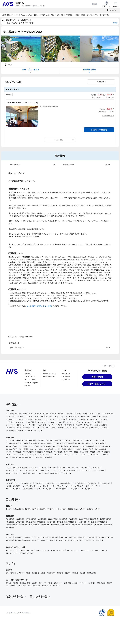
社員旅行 (35, 583)
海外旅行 (12, 404)
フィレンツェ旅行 (49, 419)
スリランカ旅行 (92, 416)
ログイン (113, 10)
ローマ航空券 (47, 452)
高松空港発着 (92, 522)
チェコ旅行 (51, 422)
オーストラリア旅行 (73, 422)
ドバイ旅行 (104, 428)
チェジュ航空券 (30, 440)
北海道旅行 (26, 509)
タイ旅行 (97, 414)
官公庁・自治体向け (34, 586)
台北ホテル (62, 467)
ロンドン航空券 (28, 452)
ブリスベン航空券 (92, 455)
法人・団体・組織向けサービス (17, 580)
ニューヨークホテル (83, 470)
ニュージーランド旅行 (28, 425)
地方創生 (45, 586)
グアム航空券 (74, 446)
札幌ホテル (28, 537)
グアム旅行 (18, 414)
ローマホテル (43, 473)
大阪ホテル (109, 537)
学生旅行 (67, 573)
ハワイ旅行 (9, 414)
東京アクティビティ (73, 550)
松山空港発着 (102, 522)
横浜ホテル (55, 537)
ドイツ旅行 (81, 419)
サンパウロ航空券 (100, 449)
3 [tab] (62, 60)
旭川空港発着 (42, 519)
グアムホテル (33, 467)
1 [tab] (57, 60)
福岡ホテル (53, 540)
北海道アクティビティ (58, 550)
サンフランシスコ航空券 (102, 446)
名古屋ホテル (91, 537)
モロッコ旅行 (38, 430)
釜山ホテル (53, 467)
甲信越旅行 (50, 509)
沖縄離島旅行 (17, 509)
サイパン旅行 (27, 414)
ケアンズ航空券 (63, 455)
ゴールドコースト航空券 (77, 455)
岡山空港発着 (82, 522)
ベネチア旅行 (38, 419)
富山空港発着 (30, 522)
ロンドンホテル (32, 473)
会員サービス (106, 6)
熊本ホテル (71, 540)
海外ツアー (10, 410)
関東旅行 (42, 509)
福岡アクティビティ (12, 553)
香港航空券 (48, 440)
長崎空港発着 (45, 525)
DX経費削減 (101, 583)
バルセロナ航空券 (103, 452)
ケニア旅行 (28, 430)
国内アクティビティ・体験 (15, 547)
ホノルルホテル (10, 467)
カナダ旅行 (61, 428)
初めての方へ (66, 373)
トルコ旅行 (9, 430)
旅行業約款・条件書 (49, 373)
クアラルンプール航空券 (82, 443)
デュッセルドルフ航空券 (88, 452)
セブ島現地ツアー (80, 483)
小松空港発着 (20, 522)
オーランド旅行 (51, 428)
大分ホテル (80, 540)
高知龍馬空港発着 (11, 525)
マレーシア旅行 (71, 416)
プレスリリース (29, 376)
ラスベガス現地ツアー (30, 489)
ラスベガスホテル (11, 473)
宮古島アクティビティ (42, 550)
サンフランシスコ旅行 (24, 428)
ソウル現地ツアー (105, 483)
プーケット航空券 (98, 440)
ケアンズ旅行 (96, 422)
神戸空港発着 (61, 522)
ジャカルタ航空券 (11, 446)
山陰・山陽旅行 (80, 509)
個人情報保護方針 (48, 376)
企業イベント (58, 583)
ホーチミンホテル (28, 470)
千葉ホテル (46, 537)
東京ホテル (9, 537)
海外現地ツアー (11, 480)
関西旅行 (71, 509)
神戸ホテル (9, 540)
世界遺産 (82, 573)
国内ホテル (10, 534)
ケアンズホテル (66, 473)
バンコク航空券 (86, 440)
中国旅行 (77, 414)
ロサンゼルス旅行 (100, 425)
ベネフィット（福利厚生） (87, 583)
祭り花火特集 (91, 573)
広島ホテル (35, 540)
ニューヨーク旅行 (38, 428)
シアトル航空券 (23, 449)
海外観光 (75, 573)
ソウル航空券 (10, 440)
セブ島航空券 (34, 443)
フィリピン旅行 (10, 416)
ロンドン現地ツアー (62, 489)
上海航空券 (57, 440)
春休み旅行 (9, 573)
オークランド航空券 (25, 457)
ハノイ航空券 (58, 443)
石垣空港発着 (108, 525)
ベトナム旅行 (39, 416)
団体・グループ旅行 (45, 583)
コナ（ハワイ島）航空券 (60, 446)
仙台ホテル (37, 537)
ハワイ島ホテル (22, 467)
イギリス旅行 (72, 419)
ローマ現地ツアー (87, 489)
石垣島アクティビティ (27, 550)
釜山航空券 (19, 440)
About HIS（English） (32, 383)
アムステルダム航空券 (26, 455)
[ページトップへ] (113, 365)
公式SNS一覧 (66, 380)
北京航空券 (66, 440)
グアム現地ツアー (39, 483)
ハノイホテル (40, 470)
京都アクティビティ (87, 550)
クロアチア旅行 (41, 422)
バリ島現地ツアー (52, 483)
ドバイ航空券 (37, 457)
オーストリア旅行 (101, 419)
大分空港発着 (55, 525)
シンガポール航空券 (12, 443)
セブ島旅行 (20, 416)
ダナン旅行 (48, 416)
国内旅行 (12, 499)
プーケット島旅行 (107, 414)
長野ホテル (72, 537)
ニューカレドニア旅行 (55, 425)
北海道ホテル (19, 537)
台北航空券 (39, 440)
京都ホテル (101, 537)
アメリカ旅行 (88, 425)
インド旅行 (81, 416)
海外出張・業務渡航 (12, 583)
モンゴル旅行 (102, 416)
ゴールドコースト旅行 (13, 425)
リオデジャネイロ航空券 (13, 452)
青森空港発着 (63, 519)
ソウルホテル (43, 467)
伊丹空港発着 (51, 522)
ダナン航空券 (68, 443)
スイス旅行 (90, 419)
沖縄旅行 (8, 509)
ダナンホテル (50, 470)
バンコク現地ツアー (66, 483)
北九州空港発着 (34, 525)
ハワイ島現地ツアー (26, 483)
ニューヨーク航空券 (36, 449)
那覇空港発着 (98, 525)
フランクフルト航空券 (71, 452)
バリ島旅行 (29, 416)
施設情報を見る (89, 69)
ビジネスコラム (55, 586)
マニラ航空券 (24, 443)
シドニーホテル (54, 473)
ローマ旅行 (19, 419)
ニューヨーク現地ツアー (46, 489)
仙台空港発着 (83, 519)
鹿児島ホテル (90, 540)
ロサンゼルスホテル (98, 470)
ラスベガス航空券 (11, 449)
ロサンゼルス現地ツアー (13, 489)
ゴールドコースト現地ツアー (75, 486)
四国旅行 (90, 509)
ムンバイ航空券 (34, 446)
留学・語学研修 (10, 586)
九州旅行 (97, 509)
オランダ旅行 (30, 422)
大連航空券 (75, 440)
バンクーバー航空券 (74, 449)
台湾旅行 (53, 414)
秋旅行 (43, 573)
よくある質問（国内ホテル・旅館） (39, 306)
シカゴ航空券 (49, 449)
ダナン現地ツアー (44, 486)
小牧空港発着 (10, 522)
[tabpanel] (21, 49)
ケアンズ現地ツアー (58, 486)
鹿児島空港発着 (87, 525)
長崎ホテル (62, 540)
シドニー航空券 (51, 455)
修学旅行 (109, 583)
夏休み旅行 (35, 573)
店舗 (96, 4)
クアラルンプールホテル (13, 470)
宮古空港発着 (10, 527)
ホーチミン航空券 (46, 443)
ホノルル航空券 (46, 446)
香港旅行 (60, 414)
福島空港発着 (94, 519)
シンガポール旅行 (87, 414)
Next (116, 48)
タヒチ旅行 (67, 425)
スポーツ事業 (21, 586)
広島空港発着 (72, 522)
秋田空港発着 (73, 519)
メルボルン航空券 (11, 457)
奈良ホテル (18, 540)
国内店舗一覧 (39, 596)
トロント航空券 (88, 449)
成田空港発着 (20, 519)
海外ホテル (10, 464)
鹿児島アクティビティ (27, 553)
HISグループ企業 (30, 380)
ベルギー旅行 (10, 422)
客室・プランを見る (30, 69)
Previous (4, 48)
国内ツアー (10, 506)
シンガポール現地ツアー (13, 486)
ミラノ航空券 (58, 452)
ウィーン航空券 (39, 455)
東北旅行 (35, 509)
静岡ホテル (64, 537)
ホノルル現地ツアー (12, 483)
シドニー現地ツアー (92, 486)
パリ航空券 (38, 452)
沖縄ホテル (99, 540)
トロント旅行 (84, 428)
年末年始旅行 (51, 573)
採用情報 (27, 386)
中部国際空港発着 (105, 519)
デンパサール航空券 (98, 443)
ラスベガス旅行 (10, 428)
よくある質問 (66, 376)
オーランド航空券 (60, 449)
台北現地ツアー (93, 483)
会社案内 (27, 373)
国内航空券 (10, 516)
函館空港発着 (52, 519)
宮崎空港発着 (76, 525)
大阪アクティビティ (101, 550)
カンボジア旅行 (59, 416)
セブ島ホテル (61, 470)
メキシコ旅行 (94, 428)
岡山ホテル (26, 540)
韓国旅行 (45, 414)
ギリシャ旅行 (61, 422)
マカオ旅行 (68, 414)
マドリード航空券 (11, 455)
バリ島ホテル (71, 470)
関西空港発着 (41, 522)
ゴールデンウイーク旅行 (22, 573)
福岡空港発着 (23, 525)
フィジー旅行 (41, 425)
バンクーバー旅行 (72, 428)
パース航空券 (104, 455)
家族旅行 (60, 573)
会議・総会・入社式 (70, 583)
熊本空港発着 (65, 525)
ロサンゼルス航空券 (86, 446)
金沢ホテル (81, 537)
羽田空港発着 (10, 519)
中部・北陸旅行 (61, 509)
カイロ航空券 (48, 457)
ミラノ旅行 (28, 419)
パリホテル (22, 473)
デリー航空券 (23, 446)
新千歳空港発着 (31, 519)
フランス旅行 (61, 419)
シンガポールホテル (82, 467)
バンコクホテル (96, 467)
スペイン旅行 (20, 422)
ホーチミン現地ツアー (30, 486)
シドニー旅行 (86, 422)
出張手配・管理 (25, 583)
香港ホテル (70, 467)
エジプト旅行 (19, 430)
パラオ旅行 (37, 414)
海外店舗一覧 (15, 596)
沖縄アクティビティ (12, 550)
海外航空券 (10, 437)
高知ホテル (44, 540)
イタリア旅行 (10, 419)
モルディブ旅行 (77, 425)
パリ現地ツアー (75, 489)
